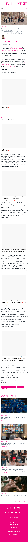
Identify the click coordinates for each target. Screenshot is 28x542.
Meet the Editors (14, 516)
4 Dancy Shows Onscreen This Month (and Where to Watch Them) (13, 444)
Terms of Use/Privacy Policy (14, 534)
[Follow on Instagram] (12, 512)
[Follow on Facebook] (5, 512)
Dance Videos (4, 26)
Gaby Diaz (14, 63)
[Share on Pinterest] (12, 41)
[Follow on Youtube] (15, 512)
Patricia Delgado (11, 68)
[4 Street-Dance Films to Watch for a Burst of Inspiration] (14, 413)
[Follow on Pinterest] (22, 512)
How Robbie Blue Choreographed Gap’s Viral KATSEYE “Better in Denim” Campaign (13, 470)
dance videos (4, 387)
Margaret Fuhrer (9, 37)
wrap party (3, 388)
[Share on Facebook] (2, 41)
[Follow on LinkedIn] (19, 512)
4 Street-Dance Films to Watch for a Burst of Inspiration (14, 418)
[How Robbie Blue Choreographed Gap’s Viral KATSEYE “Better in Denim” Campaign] (14, 465)
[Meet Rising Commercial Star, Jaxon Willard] (14, 491)
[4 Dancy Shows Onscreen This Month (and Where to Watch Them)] (14, 439)
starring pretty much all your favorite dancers (11, 50)
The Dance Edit (14, 527)
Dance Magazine (14, 522)
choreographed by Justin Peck (16, 48)
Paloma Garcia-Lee (11, 66)
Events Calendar (14, 517)
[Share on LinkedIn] (9, 41)
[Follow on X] (8, 512)
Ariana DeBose (7, 64)
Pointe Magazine (14, 524)
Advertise (14, 519)
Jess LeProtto (18, 68)
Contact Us (14, 533)
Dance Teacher (14, 526)
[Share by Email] (15, 41)
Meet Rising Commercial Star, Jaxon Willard (13, 495)
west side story (20, 387)
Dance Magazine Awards (14, 531)
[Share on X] (5, 41)
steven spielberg (12, 387)
